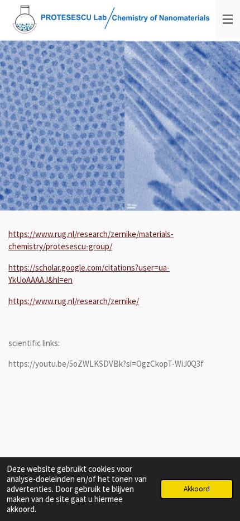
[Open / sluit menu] (227, 19)
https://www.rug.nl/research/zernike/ (73, 301)
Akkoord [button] (197, 489)
